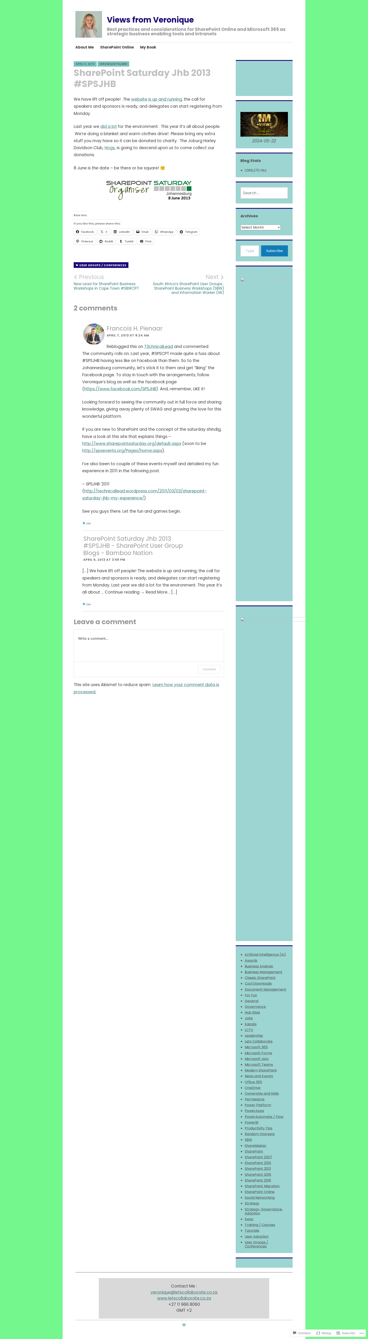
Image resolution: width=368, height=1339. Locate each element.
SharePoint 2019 (258, 1180)
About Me (84, 47)
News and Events (259, 1076)
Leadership (254, 1035)
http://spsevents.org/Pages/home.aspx (122, 450)
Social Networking (260, 1197)
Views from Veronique (150, 19)
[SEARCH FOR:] (264, 193)
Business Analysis (259, 966)
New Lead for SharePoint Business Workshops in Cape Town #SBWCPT (106, 281)
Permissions (254, 1099)
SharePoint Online (117, 47)
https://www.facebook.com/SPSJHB (120, 389)
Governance (255, 1006)
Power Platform (258, 1105)
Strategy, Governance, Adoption (264, 1211)
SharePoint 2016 (258, 1174)
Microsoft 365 (256, 1047)
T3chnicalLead (158, 346)
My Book (148, 47)
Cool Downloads (258, 983)
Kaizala (250, 1024)
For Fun (251, 995)
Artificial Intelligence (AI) (265, 954)
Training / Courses (260, 1224)
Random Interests (260, 1134)
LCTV (249, 1029)
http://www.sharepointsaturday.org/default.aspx (131, 443)
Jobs (249, 1018)
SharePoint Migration (262, 1186)
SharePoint (254, 1151)
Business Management (263, 972)
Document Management (265, 989)
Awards (251, 960)
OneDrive (252, 1087)
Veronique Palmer (113, 64)
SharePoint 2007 (258, 1157)
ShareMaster (255, 1145)
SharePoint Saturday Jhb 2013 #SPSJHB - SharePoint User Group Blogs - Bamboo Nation (133, 546)
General (251, 1001)
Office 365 (253, 1082)
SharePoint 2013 (258, 1168)
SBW (248, 1139)
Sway (249, 1219)
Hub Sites (252, 1012)
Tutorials (252, 1230)
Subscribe (274, 250)
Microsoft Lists (257, 1058)
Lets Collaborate (259, 1041)
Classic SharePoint (260, 977)
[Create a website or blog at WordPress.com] (184, 1324)
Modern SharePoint (261, 1070)
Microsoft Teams (259, 1064)
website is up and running (156, 99)
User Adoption (257, 1236)
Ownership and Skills (262, 1093)
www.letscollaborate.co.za (184, 1298)
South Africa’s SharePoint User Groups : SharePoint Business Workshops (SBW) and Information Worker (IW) (188, 284)
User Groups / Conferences (102, 265)
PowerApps (254, 1110)
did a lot (108, 126)
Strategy (252, 1203)
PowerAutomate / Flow (264, 1116)
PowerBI (251, 1122)
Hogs (110, 148)
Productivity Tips (258, 1128)
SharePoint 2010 (258, 1162)
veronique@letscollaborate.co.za (184, 1292)
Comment (209, 669)
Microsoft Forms (258, 1053)
